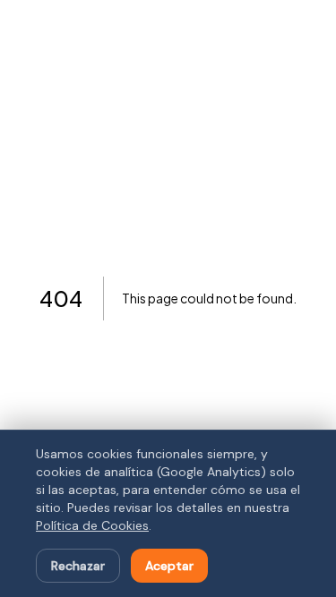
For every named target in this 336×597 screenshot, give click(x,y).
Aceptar (169, 566)
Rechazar (78, 566)
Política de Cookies (92, 525)
